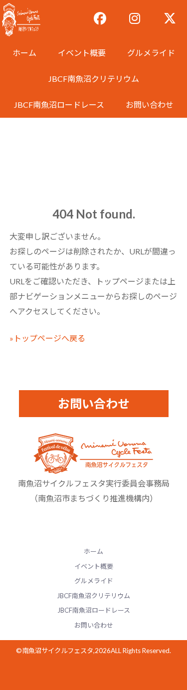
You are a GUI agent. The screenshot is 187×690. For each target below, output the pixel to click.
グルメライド (151, 52)
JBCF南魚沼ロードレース (59, 104)
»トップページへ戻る (47, 338)
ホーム (24, 52)
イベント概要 (82, 52)
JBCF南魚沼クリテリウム (93, 78)
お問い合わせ (150, 104)
